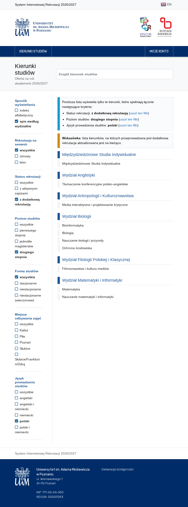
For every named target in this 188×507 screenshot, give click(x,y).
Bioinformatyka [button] (73, 225)
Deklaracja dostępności (117, 469)
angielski (25, 398)
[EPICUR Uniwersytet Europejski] (146, 27)
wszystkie (27, 150)
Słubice (24, 348)
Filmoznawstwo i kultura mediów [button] (85, 268)
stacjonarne (28, 283)
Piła (22, 336)
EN (168, 4)
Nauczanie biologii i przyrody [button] (83, 240)
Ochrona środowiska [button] (77, 248)
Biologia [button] (68, 233)
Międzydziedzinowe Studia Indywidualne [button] (91, 163)
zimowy (24, 156)
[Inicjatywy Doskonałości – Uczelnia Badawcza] (164, 27)
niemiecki (26, 415)
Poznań (25, 342)
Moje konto (159, 51)
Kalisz (23, 330)
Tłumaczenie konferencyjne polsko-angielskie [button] (95, 184)
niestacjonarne (30, 289)
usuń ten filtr (139, 113)
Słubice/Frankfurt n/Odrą (27, 361)
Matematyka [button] (71, 289)
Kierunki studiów (33, 51)
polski (24, 421)
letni (22, 162)
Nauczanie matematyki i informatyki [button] (87, 297)
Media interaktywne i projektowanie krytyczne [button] (95, 205)
